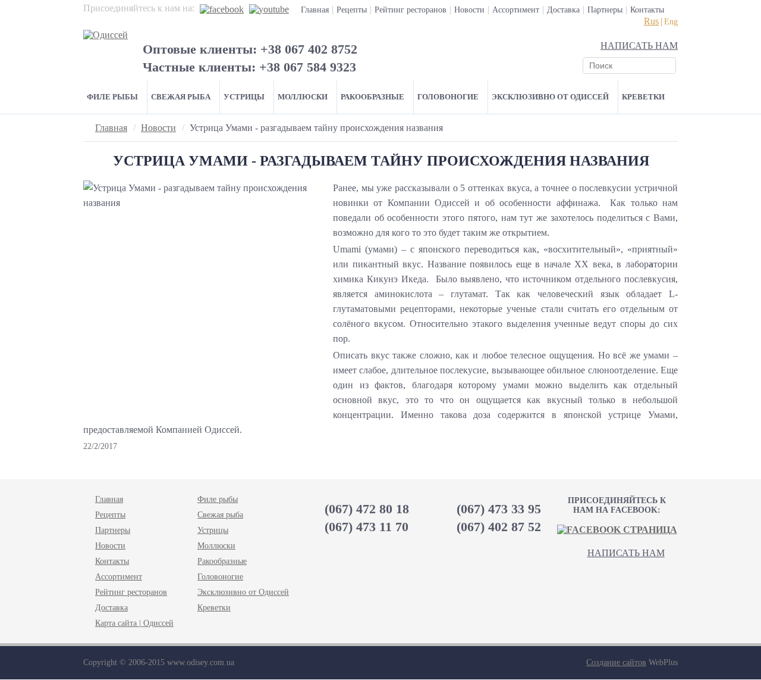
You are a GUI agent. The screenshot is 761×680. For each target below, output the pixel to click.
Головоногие (448, 96)
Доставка (563, 9)
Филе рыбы (112, 96)
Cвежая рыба (180, 96)
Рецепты (352, 9)
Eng (671, 21)
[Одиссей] (105, 35)
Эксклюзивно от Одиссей (550, 96)
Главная (315, 9)
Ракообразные (372, 96)
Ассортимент (515, 9)
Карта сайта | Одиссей (134, 623)
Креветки (643, 96)
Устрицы (244, 96)
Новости (469, 9)
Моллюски (303, 96)
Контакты (647, 9)
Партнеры (604, 9)
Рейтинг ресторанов (410, 9)
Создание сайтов (616, 662)
